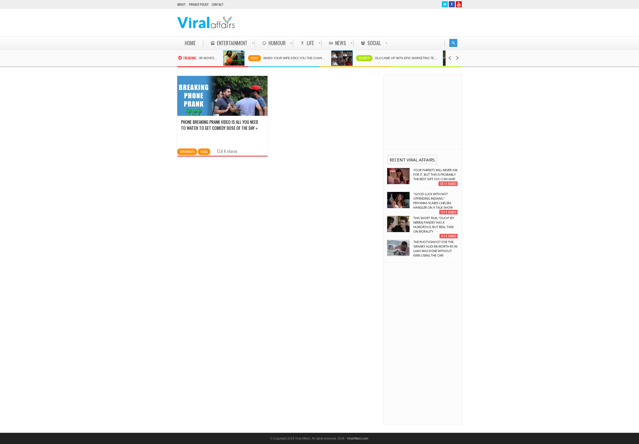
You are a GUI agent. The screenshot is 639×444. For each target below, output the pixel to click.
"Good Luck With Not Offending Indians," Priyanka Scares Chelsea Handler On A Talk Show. (433, 201)
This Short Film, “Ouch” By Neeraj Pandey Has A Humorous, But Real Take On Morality (433, 225)
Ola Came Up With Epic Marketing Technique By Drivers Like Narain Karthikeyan (400, 58)
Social (204, 152)
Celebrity (355, 58)
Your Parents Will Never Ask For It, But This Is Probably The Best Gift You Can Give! (435, 174)
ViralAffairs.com (357, 438)
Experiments (187, 152)
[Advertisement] (371, 22)
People (246, 58)
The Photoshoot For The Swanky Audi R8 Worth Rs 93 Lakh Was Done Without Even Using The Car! (435, 249)
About (181, 4)
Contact (218, 4)
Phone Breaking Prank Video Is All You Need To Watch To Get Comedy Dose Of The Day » (219, 125)
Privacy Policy (198, 4)
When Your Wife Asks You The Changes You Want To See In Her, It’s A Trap (288, 58)
